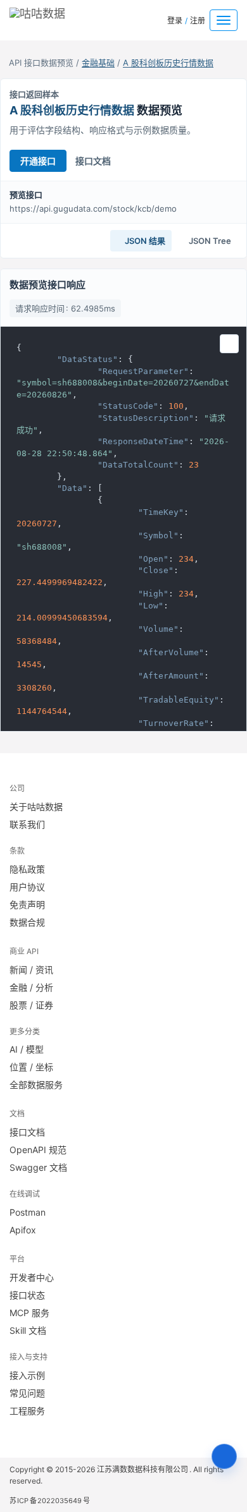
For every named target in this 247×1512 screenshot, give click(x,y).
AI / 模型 (27, 1049)
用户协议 (27, 886)
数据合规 (27, 922)
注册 (197, 20)
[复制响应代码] (229, 343)
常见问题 (27, 1393)
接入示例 (27, 1375)
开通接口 (38, 160)
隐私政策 (27, 869)
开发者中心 (32, 1277)
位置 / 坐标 (31, 1066)
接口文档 (93, 160)
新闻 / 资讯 (31, 969)
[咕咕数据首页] (56, 17)
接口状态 (27, 1295)
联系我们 (27, 824)
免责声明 (27, 904)
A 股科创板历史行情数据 (168, 62)
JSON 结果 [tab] (144, 241)
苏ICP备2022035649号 (50, 1500)
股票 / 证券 (31, 1005)
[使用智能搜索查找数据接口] (224, 1456)
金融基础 (98, 62)
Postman (28, 1212)
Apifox (23, 1230)
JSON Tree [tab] (209, 241)
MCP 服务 (29, 1312)
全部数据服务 (36, 1084)
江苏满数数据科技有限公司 (143, 1469)
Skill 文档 (28, 1330)
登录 (174, 20)
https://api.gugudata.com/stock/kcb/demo (93, 208)
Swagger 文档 (38, 1167)
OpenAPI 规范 (38, 1149)
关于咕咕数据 (36, 806)
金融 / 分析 (31, 987)
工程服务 (27, 1410)
